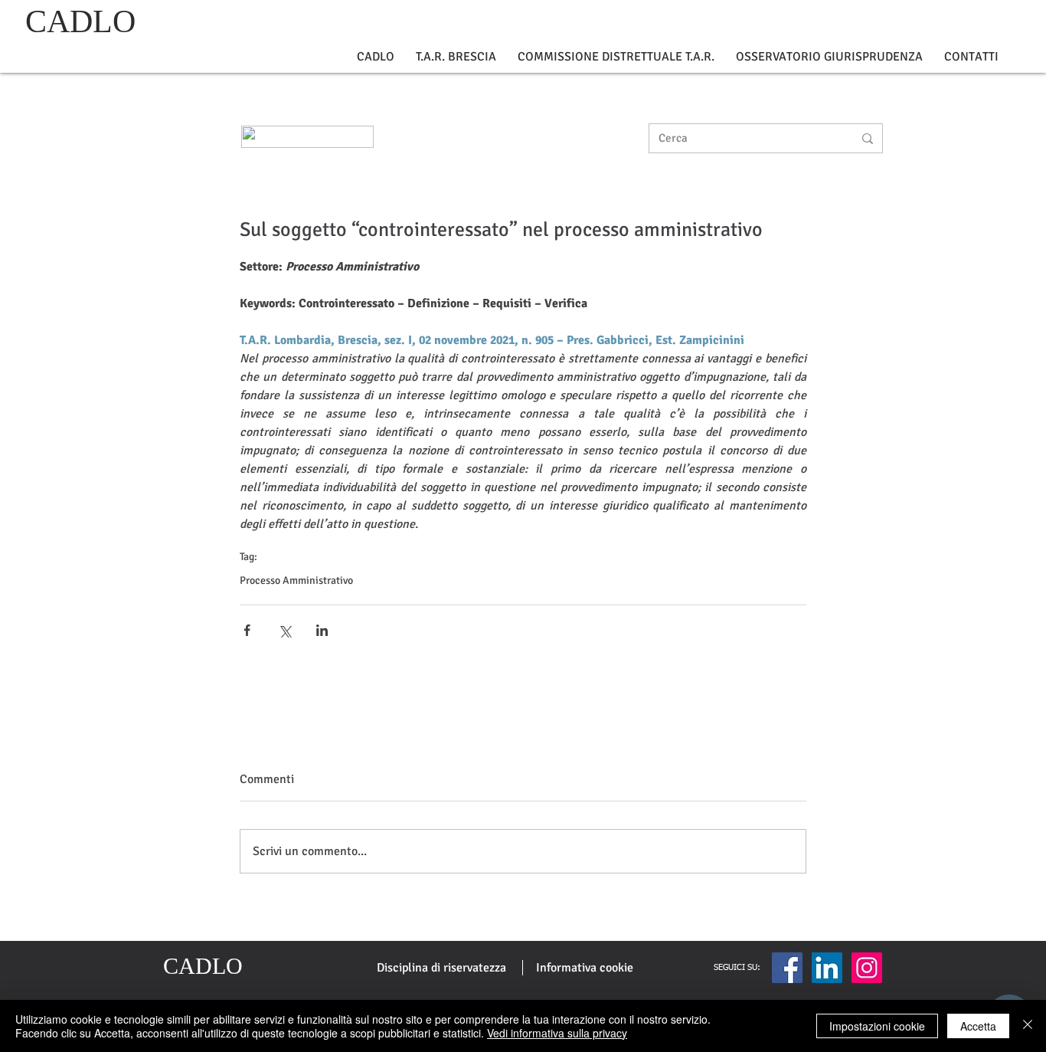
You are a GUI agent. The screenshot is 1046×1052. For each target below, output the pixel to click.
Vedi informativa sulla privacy (557, 1033)
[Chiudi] (1027, 1026)
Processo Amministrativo (296, 580)
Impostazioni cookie (877, 1026)
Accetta (978, 1026)
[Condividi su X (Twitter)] (284, 630)
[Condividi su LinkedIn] (322, 630)
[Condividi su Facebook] (247, 630)
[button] (375, 57)
